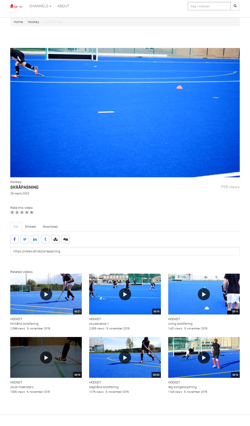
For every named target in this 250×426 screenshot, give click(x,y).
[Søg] (235, 6)
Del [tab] (15, 226)
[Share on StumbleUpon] (55, 239)
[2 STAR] (17, 212)
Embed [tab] (30, 226)
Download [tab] (50, 226)
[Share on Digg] (66, 239)
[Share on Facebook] (14, 239)
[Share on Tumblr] (45, 239)
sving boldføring (180, 323)
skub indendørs (22, 387)
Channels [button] (39, 6)
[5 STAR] (32, 212)
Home (18, 22)
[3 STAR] (22, 212)
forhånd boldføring (24, 323)
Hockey (33, 22)
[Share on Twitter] (25, 239)
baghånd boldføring (104, 387)
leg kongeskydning (182, 387)
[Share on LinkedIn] (35, 239)
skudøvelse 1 (99, 323)
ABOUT (63, 6)
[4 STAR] (27, 212)
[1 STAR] (12, 212)
